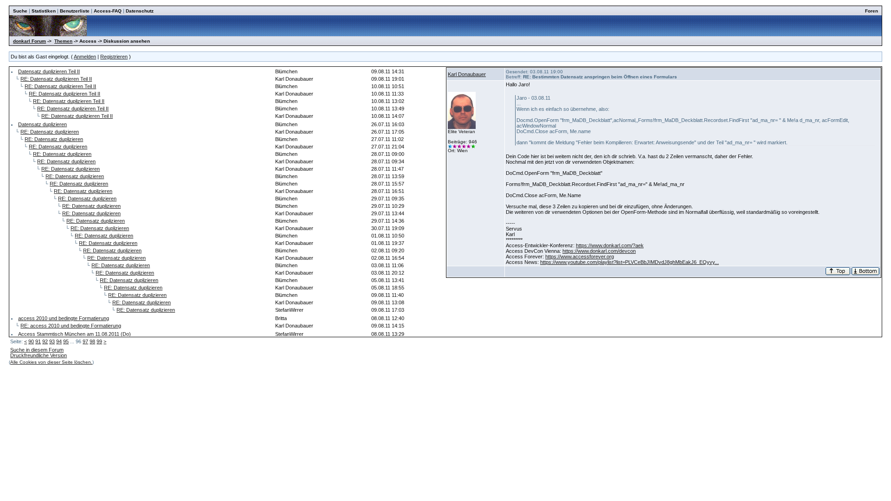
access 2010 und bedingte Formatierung (63, 318)
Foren (871, 10)
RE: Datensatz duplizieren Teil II (56, 79)
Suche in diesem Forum (37, 350)
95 (66, 341)
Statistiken (44, 10)
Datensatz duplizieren (42, 124)
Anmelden (85, 56)
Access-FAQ (108, 10)
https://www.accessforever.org (579, 256)
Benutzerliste (75, 10)
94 (59, 341)
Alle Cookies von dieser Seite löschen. (51, 362)
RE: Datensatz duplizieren (49, 132)
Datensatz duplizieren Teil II (49, 71)
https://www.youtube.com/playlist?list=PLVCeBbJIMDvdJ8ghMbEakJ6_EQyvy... (629, 262)
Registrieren (114, 56)
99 (99, 341)
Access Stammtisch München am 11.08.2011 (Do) (74, 334)
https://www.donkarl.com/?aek (610, 245)
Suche (20, 10)
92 (45, 341)
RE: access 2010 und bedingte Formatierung (70, 325)
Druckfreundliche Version (38, 355)
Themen (63, 41)
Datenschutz (140, 10)
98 (92, 341)
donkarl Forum (29, 41)
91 (38, 341)
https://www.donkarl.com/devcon (599, 251)
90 (31, 341)
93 (52, 341)
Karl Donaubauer (467, 74)
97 (85, 341)
